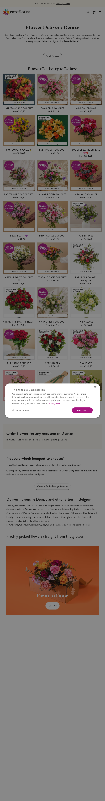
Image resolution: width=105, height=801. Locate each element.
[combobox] (95, 387)
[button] (20, 410)
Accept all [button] (82, 410)
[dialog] (52, 400)
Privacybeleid (54, 403)
